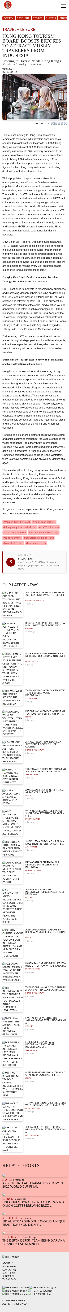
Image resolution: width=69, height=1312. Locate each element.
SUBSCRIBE (8, 1276)
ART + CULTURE (31, 698)
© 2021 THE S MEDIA (13, 1301)
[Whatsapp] (52, 123)
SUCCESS (51, 18)
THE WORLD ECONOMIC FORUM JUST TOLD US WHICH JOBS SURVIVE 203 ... (45, 1104)
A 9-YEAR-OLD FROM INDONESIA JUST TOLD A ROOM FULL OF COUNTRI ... (43, 744)
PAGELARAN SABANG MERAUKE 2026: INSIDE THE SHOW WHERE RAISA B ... (45, 964)
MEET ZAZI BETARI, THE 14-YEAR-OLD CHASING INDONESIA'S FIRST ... (45, 1074)
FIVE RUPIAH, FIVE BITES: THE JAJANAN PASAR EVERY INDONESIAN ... (45, 1020)
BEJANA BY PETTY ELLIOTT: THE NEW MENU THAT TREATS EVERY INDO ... (45, 624)
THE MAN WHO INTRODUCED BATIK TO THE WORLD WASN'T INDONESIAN (45, 693)
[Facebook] (56, 123)
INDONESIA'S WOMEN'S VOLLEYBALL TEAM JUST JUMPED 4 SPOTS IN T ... (45, 712)
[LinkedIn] (59, 123)
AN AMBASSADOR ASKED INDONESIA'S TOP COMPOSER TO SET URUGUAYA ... (45, 892)
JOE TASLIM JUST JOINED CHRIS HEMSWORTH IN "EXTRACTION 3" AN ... (45, 1129)
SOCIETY (8, 18)
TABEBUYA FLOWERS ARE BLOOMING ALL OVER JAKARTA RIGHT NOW (45, 770)
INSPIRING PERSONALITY (34, 601)
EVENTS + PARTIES (32, 662)
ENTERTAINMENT (32, 1135)
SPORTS (28, 717)
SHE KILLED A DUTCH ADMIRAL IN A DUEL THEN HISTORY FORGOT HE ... (45, 842)
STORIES (37, 18)
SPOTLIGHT (23, 18)
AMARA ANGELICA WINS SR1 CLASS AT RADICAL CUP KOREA (44, 791)
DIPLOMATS (29, 898)
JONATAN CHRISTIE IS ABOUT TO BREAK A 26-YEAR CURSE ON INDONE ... (45, 932)
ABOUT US (7, 1263)
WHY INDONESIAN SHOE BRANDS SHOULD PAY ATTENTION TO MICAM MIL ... (45, 813)
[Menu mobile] (63, 6)
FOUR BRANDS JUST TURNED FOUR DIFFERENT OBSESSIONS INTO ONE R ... (45, 656)
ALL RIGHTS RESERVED (14, 1304)
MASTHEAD (8, 1273)
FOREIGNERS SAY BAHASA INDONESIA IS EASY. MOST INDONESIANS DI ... (39, 1044)
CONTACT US (9, 1270)
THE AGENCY (9, 1279)
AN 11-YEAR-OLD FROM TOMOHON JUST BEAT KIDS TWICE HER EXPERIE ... (45, 595)
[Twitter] (62, 123)
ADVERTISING (9, 1267)
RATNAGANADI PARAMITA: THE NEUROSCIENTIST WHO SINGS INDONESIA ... (42, 865)
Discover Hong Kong (26, 513)
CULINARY (29, 629)
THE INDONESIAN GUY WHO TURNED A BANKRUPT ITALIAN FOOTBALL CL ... (45, 988)
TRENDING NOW (31, 775)
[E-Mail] (65, 123)
